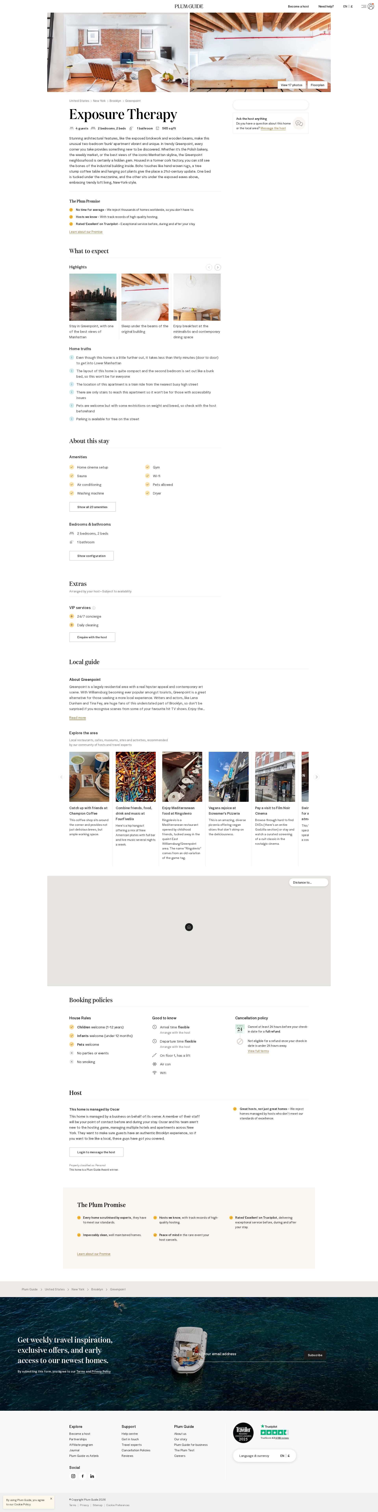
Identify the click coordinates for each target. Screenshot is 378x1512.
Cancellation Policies (136, 1450)
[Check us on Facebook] (83, 1476)
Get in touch (130, 1439)
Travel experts (132, 1444)
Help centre (130, 1433)
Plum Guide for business (191, 1444)
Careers (179, 1455)
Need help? (326, 6)
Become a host (298, 6)
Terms (72, 1505)
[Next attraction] (316, 777)
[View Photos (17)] (117, 52)
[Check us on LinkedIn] (92, 1476)
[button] (189, 6)
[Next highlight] (218, 267)
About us (180, 1433)
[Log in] (367, 6)
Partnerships (78, 1439)
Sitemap (98, 1505)
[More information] (93, 607)
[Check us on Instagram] (73, 1476)
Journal (74, 1450)
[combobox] (309, 882)
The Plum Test (184, 1450)
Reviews (127, 1455)
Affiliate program (81, 1444)
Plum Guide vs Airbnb (83, 1455)
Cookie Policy (22, 1504)
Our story (180, 1439)
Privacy (84, 1505)
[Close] (51, 1498)
